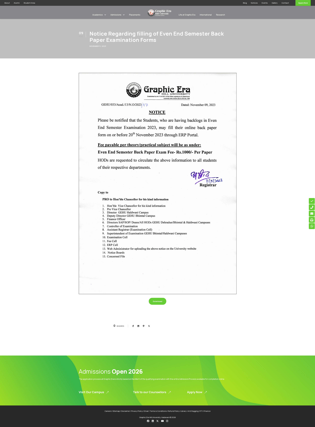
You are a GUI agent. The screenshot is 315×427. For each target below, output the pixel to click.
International (206, 14)
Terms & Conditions (158, 411)
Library (183, 411)
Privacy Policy (137, 411)
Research (220, 14)
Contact (285, 3)
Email (146, 411)
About (7, 3)
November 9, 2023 (98, 46)
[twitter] (157, 421)
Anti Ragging (193, 411)
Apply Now (303, 3)
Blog (245, 3)
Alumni (17, 3)
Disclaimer (125, 411)
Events (265, 3)
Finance (207, 411)
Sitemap (116, 411)
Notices (254, 3)
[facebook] (148, 421)
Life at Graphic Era (187, 14)
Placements (134, 14)
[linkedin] (153, 421)
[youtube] (162, 421)
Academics (97, 14)
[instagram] (167, 421)
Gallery (274, 3)
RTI (201, 411)
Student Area (29, 3)
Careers (108, 411)
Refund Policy (174, 411)
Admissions (115, 14)
